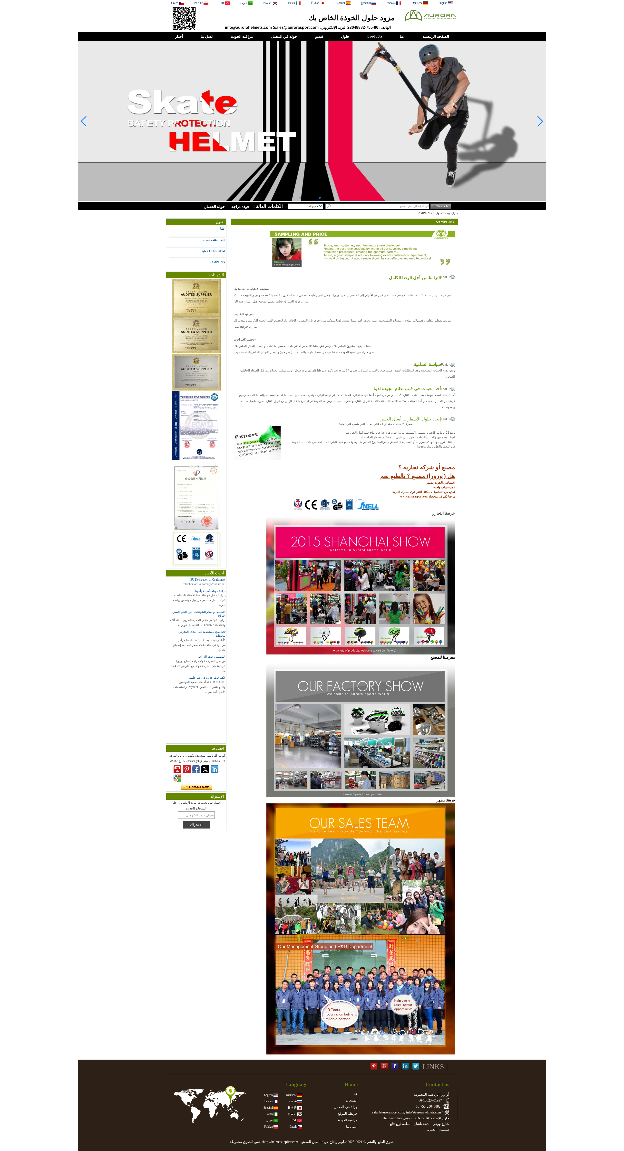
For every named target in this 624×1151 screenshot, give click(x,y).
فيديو (319, 36)
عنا (402, 36)
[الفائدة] (374, 1066)
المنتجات (351, 1100)
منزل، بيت (451, 213)
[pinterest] (187, 769)
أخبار (179, 36)
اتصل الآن (196, 787)
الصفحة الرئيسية (435, 36)
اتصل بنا (207, 36)
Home (351, 1084)
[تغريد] (416, 1066)
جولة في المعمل (284, 36)
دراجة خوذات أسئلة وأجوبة (210, 591)
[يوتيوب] (384, 1066)
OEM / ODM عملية (213, 251)
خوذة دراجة (240, 207)
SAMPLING (217, 262)
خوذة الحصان (214, 207)
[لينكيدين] (405, 1066)
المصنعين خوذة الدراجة (211, 656)
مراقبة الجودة (242, 36)
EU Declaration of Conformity (207, 579)
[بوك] (395, 1066)
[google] (177, 778)
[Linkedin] (214, 769)
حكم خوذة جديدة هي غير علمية (207, 677)
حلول (345, 36)
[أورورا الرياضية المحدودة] (430, 22)
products (374, 36)
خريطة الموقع (348, 1113)
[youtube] (177, 769)
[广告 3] (312, 200)
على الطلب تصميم (214, 240)
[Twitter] (205, 769)
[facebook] (196, 769)
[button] (324, 198)
